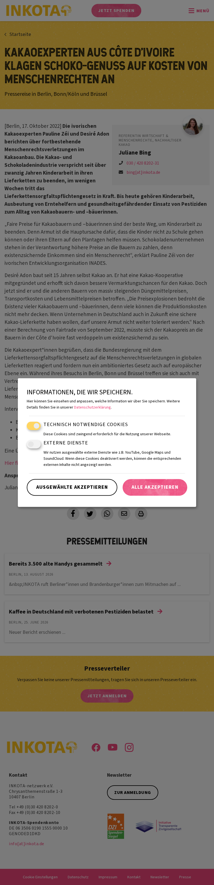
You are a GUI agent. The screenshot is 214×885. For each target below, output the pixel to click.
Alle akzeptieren (155, 487)
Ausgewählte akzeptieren (72, 487)
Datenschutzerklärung (92, 407)
